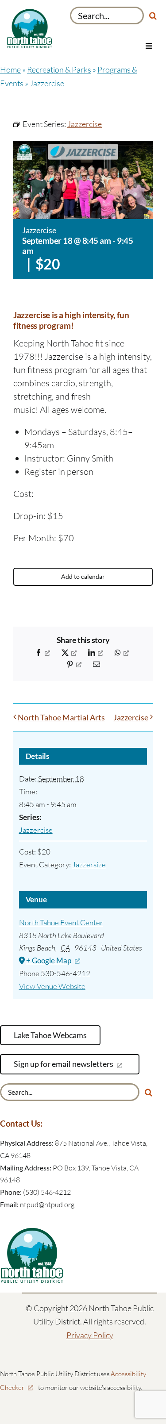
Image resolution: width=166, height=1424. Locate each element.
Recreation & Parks (59, 69)
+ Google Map (48, 960)
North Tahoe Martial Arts (61, 717)
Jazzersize (89, 864)
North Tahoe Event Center (61, 922)
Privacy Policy (89, 1335)
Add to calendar (83, 576)
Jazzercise (130, 717)
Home (10, 69)
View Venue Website (52, 986)
